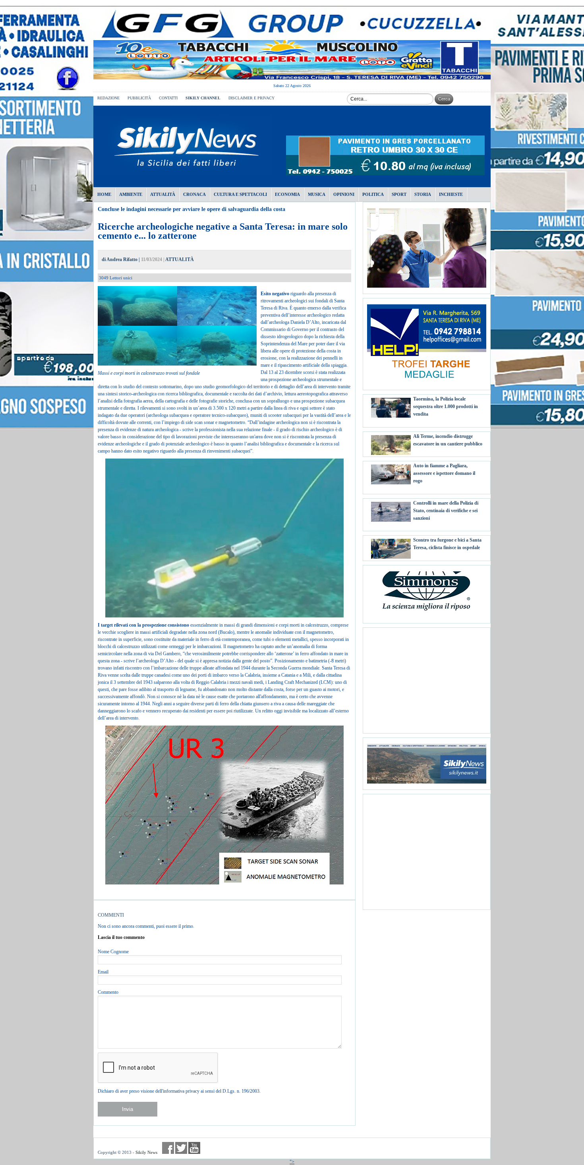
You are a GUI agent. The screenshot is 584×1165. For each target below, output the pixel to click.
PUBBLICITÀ (139, 98)
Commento (108, 992)
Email (103, 972)
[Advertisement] (426, 677)
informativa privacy (181, 1091)
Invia (127, 1109)
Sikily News (146, 1152)
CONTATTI (168, 98)
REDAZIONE (108, 98)
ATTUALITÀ (179, 259)
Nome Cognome (113, 951)
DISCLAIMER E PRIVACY (251, 98)
